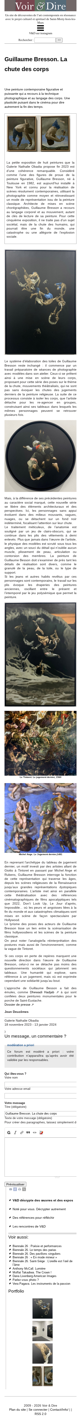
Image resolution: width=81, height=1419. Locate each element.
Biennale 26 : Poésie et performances (37, 1246)
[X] (24, 1189)
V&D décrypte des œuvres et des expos (43, 1200)
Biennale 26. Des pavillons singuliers (37, 1253)
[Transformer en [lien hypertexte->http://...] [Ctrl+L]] (21, 1132)
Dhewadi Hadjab (42, 992)
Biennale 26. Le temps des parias (34, 1250)
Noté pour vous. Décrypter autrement (39, 1209)
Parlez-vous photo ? (26, 1280)
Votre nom (11, 1077)
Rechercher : (26, 40)
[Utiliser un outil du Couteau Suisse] (41, 1132)
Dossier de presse (17, 1004)
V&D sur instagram (40, 33)
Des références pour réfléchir (33, 1217)
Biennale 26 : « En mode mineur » (35, 1257)
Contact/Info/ (59, 1409)
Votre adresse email (17, 1088)
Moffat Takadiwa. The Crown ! (32, 1272)
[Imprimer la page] (19, 1189)
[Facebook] (15, 1189)
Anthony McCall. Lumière (29, 1268)
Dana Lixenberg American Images (34, 1276)
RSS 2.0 (40, 1414)
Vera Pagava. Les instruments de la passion (41, 1283)
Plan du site (17, 1409)
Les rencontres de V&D (29, 1226)
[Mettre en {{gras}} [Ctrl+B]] (8, 1132)
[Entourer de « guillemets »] (35, 1132)
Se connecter (38, 1409)
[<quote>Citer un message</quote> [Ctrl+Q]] (28, 1132)
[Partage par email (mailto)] (10, 1189)
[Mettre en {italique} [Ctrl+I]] (15, 1132)
